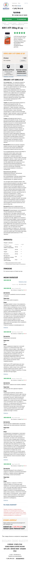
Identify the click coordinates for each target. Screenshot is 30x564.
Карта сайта (7, 549)
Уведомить (23, 60)
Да (22, 290)
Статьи (14, 551)
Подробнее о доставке (8, 76)
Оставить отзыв (18, 544)
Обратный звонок (14, 549)
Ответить (6, 327)
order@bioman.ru (20, 558)
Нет (25, 290)
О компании (10, 544)
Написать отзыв (22, 281)
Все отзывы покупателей (10, 504)
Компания (14, 3)
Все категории (8, 19)
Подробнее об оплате (21, 75)
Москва (19, 5)
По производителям (21, 19)
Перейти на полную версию (15, 556)
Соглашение (23, 549)
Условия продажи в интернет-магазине (15, 546)
